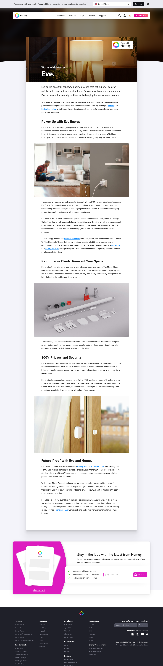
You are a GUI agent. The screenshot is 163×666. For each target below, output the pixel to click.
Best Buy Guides (21, 645)
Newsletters (43, 643)
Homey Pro (115, 245)
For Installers (68, 660)
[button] (112, 4)
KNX (90, 631)
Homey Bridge (19, 637)
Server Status (68, 637)
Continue (138, 4)
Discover (91, 15)
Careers (42, 625)
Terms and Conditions (141, 645)
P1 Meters (92, 655)
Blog (40, 637)
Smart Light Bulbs (21, 661)
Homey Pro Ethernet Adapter (24, 640)
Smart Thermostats (21, 655)
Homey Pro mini (52, 249)
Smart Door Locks (21, 651)
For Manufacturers (70, 663)
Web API (67, 631)
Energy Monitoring (95, 651)
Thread (111, 106)
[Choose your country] (130, 15)
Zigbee (91, 628)
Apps (82, 15)
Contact (42, 646)
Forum (66, 648)
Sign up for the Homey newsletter (135, 621)
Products (61, 15)
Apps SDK (67, 628)
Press (41, 640)
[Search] (119, 15)
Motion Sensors (20, 648)
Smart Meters (19, 664)
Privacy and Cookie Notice (124, 645)
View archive (38, 590)
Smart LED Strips (20, 658)
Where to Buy (43, 634)
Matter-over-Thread (72, 239)
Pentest (67, 651)
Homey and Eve (61, 510)
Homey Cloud (19, 625)
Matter (91, 637)
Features (72, 15)
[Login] (125, 15)
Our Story (42, 628)
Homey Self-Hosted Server (24, 634)
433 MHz (92, 634)
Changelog (67, 634)
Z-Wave (91, 625)
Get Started (68, 625)
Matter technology (49, 109)
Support (102, 15)
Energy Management (96, 648)
